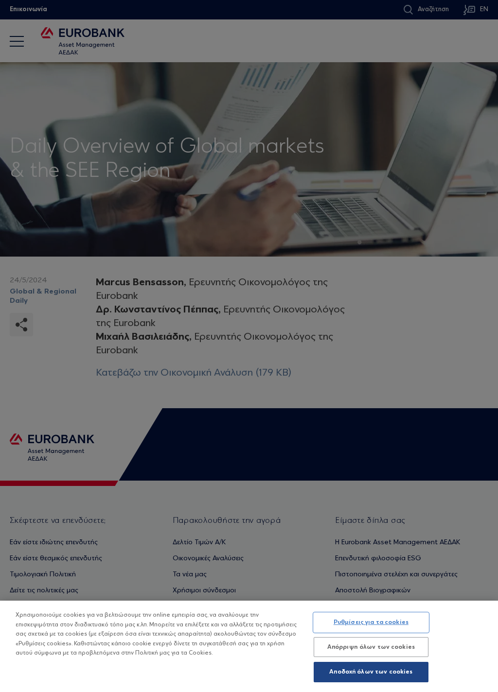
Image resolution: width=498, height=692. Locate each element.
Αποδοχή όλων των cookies (370, 672)
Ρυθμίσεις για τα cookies (371, 622)
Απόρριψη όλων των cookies (371, 647)
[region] (249, 646)
